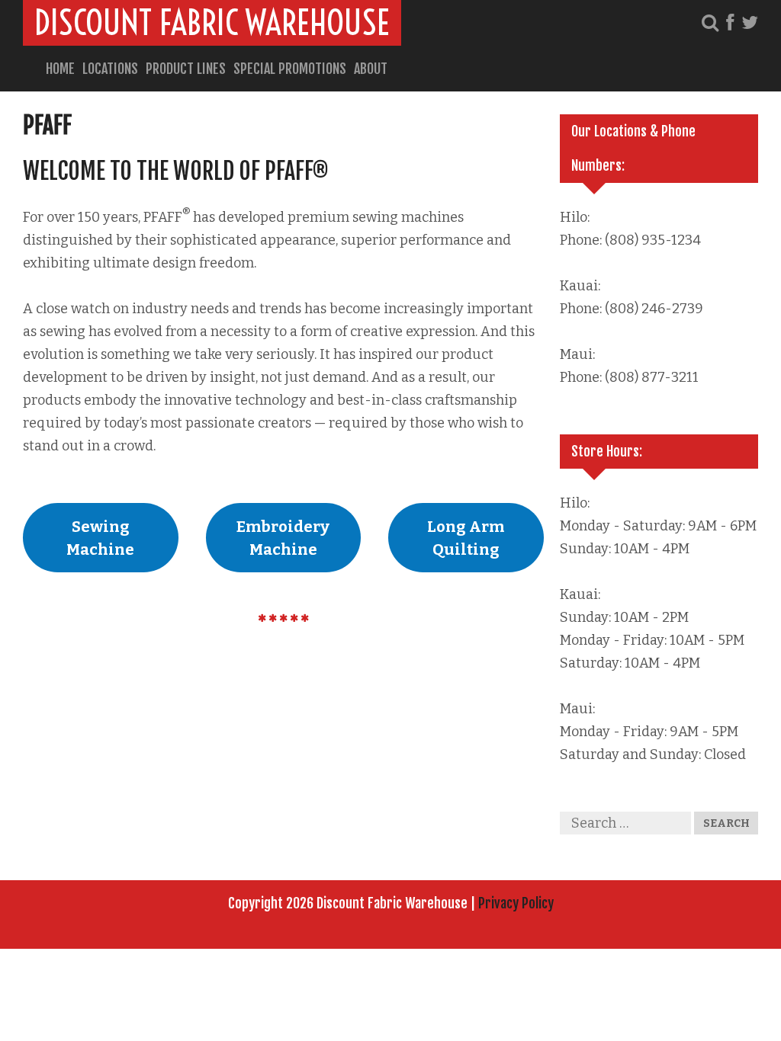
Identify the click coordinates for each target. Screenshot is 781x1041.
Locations (110, 68)
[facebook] (730, 23)
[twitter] (749, 23)
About (370, 68)
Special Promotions (289, 68)
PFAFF (47, 125)
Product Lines (186, 68)
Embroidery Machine (282, 538)
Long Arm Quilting (465, 538)
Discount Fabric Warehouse (212, 23)
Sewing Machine (100, 538)
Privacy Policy (516, 903)
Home (60, 68)
